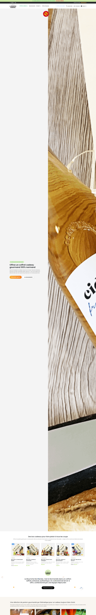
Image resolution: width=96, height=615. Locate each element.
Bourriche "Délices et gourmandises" (45, 560)
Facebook (10, 2)
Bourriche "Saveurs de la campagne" (31, 560)
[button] (16, 277)
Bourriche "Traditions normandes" (16, 560)
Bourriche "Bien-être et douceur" (61, 560)
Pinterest (12, 2)
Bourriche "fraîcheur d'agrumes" (75, 560)
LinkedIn (15, 2)
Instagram (13, 2)
